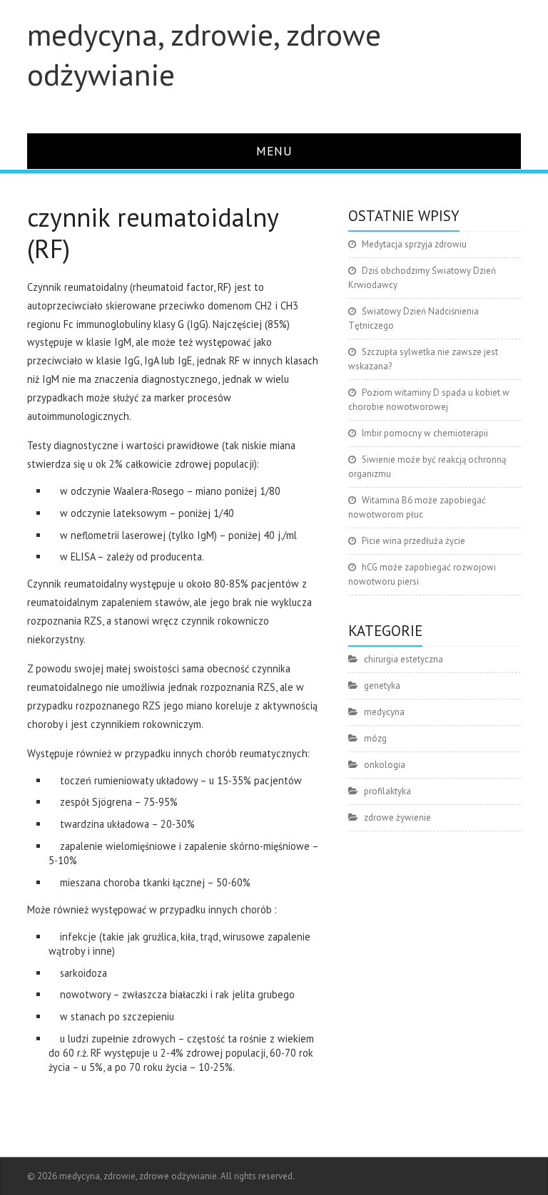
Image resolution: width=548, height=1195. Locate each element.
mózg (375, 738)
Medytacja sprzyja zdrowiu (414, 244)
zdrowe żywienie (397, 817)
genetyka (382, 685)
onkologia (384, 765)
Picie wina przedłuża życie (413, 541)
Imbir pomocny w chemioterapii (425, 433)
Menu (274, 151)
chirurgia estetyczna (403, 659)
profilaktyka (387, 791)
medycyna (384, 712)
